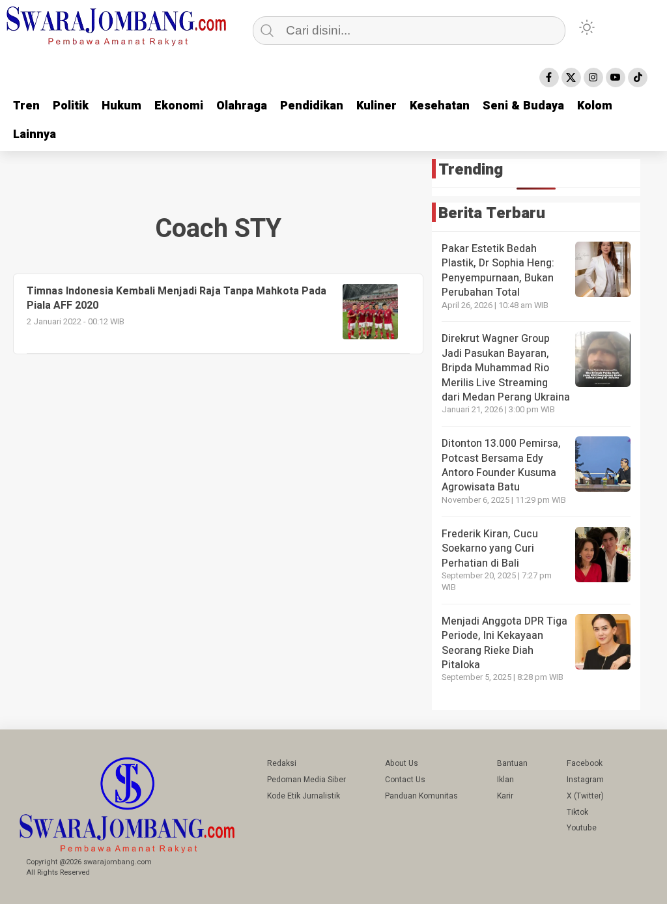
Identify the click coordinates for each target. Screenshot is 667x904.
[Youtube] (615, 77)
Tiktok (577, 812)
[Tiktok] (637, 77)
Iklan (505, 779)
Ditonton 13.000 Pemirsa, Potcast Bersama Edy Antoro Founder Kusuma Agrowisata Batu (501, 465)
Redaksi (281, 763)
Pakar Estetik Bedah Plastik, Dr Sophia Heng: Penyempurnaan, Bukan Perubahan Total (498, 270)
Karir (505, 796)
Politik (71, 106)
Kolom (594, 106)
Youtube (582, 828)
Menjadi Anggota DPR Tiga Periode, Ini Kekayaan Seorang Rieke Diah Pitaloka (504, 643)
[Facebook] (549, 77)
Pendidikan (311, 106)
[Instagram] (593, 77)
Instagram (585, 779)
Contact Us (405, 779)
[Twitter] (571, 77)
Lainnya (34, 134)
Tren (26, 106)
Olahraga (241, 106)
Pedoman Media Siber (306, 779)
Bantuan (512, 763)
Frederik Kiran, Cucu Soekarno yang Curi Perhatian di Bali (490, 548)
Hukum (121, 106)
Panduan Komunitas (421, 796)
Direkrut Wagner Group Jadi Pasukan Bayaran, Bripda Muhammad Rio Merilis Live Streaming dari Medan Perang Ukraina (506, 368)
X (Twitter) (585, 796)
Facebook (585, 763)
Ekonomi (178, 106)
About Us (401, 763)
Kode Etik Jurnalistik (303, 796)
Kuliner (376, 106)
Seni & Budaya (523, 106)
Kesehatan (440, 106)
